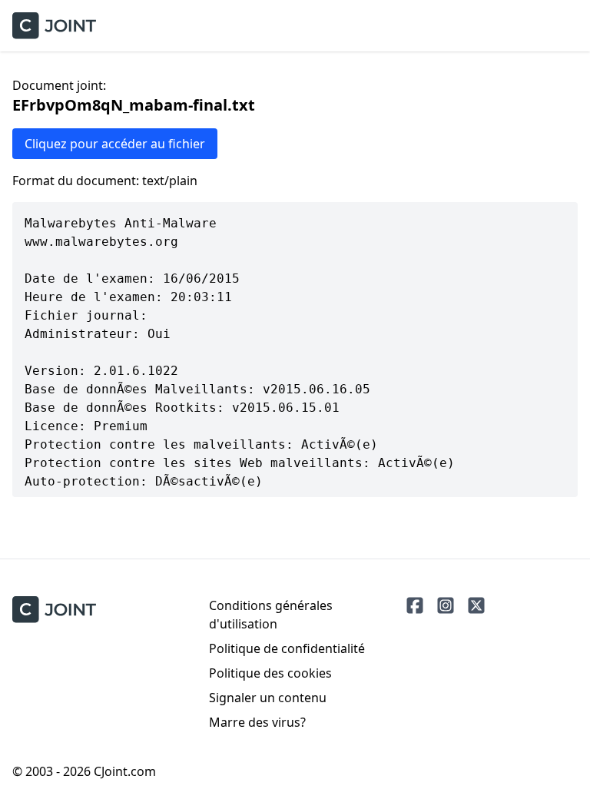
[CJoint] (54, 609)
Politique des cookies (270, 673)
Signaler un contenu (267, 697)
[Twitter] (476, 605)
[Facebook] (415, 605)
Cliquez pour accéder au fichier (115, 143)
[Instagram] (445, 605)
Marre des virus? (257, 722)
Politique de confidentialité (287, 648)
